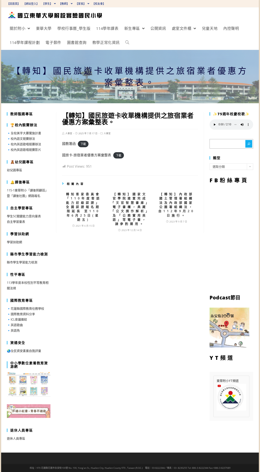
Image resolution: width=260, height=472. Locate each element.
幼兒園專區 (14, 170)
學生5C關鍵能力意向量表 (24, 216)
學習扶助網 (14, 242)
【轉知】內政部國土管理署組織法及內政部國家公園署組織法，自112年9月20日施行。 (176, 205)
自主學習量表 (16, 222)
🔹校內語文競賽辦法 (21, 139)
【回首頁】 (13, 3)
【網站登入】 (31, 3)
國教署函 (69, 143)
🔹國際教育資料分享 (21, 314)
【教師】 (64, 3)
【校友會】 (98, 3)
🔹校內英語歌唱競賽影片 (24, 150)
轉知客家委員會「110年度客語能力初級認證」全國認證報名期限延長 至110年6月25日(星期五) (83, 207)
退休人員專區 (16, 438)
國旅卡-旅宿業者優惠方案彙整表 (86, 155)
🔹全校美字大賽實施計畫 (24, 133)
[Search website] (127, 43)
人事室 (68, 133)
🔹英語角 (13, 330)
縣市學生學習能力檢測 (22, 262)
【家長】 (81, 3)
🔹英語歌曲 (15, 325)
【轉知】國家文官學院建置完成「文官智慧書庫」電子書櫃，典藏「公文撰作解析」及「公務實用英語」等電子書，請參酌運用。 (130, 209)
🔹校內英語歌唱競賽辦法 (24, 144)
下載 (83, 144)
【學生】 (47, 3)
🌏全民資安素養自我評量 (24, 351)
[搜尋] (248, 144)
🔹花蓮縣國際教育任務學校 (25, 308)
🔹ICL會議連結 (17, 319)
